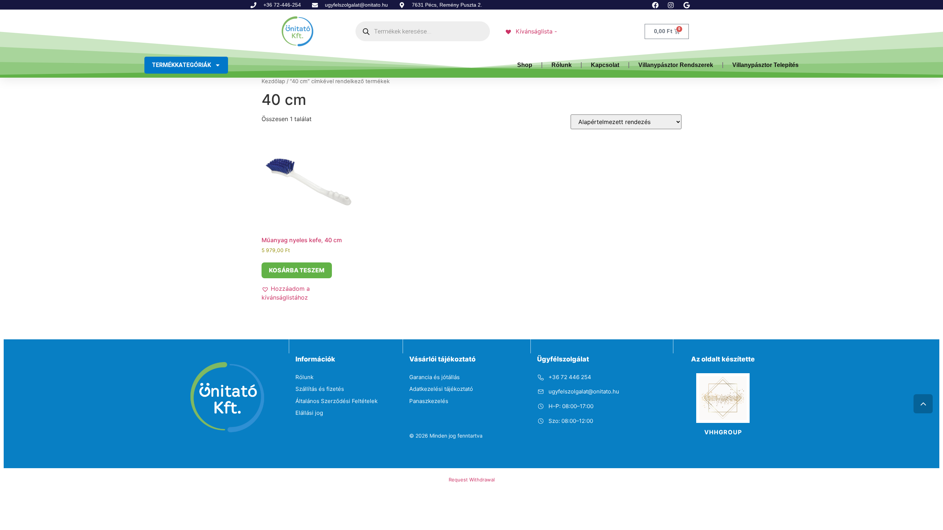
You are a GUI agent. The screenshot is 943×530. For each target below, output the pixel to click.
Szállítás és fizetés (319, 388)
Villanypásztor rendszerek (675, 65)
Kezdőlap (273, 81)
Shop (524, 65)
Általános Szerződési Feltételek (336, 401)
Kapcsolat (605, 65)
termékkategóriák (181, 64)
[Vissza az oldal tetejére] (923, 403)
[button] (308, 293)
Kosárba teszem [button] (297, 270)
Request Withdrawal (472, 480)
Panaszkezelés (428, 401)
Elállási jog (309, 412)
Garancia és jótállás (434, 377)
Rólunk (561, 65)
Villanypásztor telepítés (765, 65)
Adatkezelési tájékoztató (441, 388)
